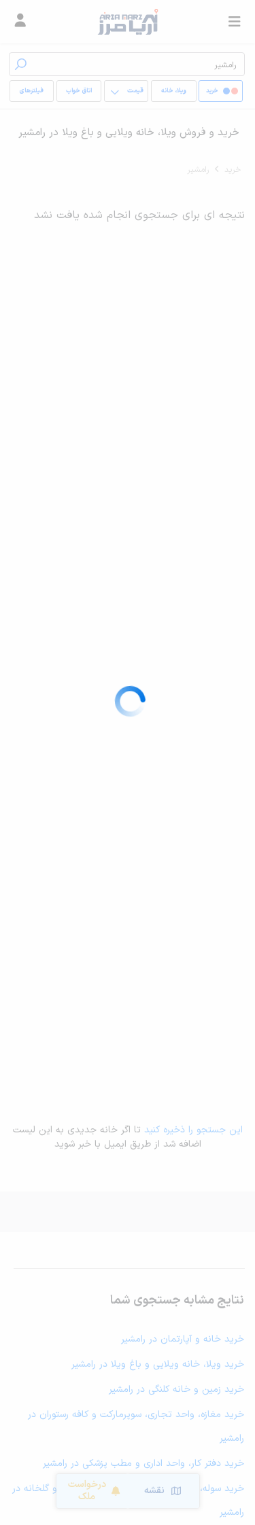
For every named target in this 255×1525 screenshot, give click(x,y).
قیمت (135, 91)
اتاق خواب (79, 91)
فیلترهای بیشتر (34, 94)
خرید (232, 170)
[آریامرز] (127, 22)
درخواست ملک (87, 1490)
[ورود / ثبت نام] (20, 22)
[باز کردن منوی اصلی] (235, 22)
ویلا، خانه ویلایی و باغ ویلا (173, 94)
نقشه (154, 1491)
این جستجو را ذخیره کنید (193, 1130)
